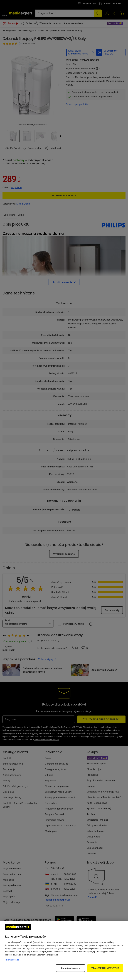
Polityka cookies (12, 959)
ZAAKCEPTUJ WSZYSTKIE (105, 968)
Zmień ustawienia (70, 968)
